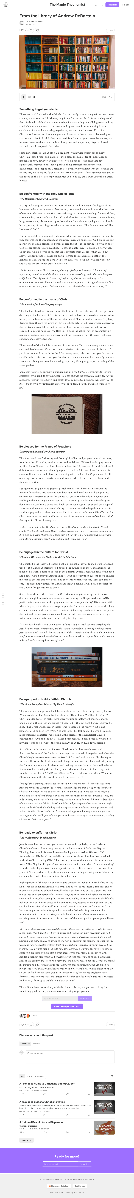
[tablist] (30, 1043)
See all (24, 1140)
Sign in (125, 4)
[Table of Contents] (3, 599)
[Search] (96, 4)
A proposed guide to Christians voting (42, 1101)
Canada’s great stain (28, 1125)
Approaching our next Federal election (36, 1087)
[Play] (23, 97)
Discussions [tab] (39, 1076)
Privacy (68, 1179)
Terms (75, 1179)
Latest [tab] (29, 1076)
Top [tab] (22, 1076)
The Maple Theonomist (35, 22)
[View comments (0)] (31, 30)
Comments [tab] (25, 1043)
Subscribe (112, 4)
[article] (67, 1089)
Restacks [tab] (36, 1043)
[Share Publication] (101, 4)
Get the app (80, 1186)
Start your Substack (60, 1186)
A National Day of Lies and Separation (41, 1122)
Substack (54, 1192)
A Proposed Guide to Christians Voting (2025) (47, 1083)
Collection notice (86, 1179)
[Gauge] (110, 97)
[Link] (16, 108)
